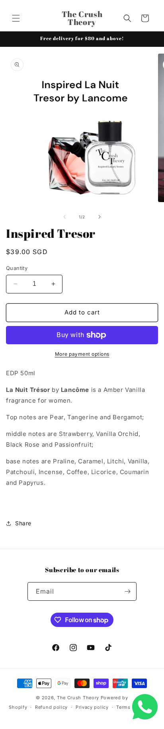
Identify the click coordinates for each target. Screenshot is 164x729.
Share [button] (23, 523)
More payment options (82, 354)
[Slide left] (64, 217)
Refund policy (51, 707)
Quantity (16, 268)
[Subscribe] (127, 591)
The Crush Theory (78, 697)
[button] (16, 18)
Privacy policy (92, 707)
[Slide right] (99, 217)
